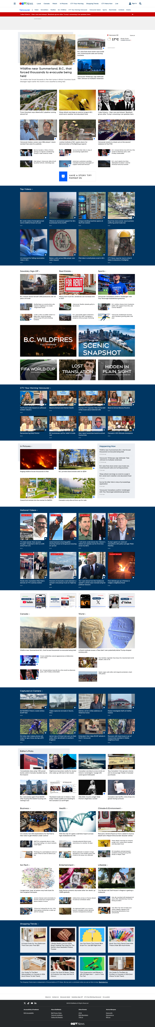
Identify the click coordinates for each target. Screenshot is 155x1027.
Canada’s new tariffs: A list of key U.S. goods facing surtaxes (121, 798)
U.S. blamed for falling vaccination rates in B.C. (32, 259)
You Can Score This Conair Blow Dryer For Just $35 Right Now (91, 944)
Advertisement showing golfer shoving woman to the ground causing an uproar (62, 544)
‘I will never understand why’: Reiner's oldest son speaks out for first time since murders (92, 544)
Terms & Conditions (56, 1015)
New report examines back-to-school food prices (92, 434)
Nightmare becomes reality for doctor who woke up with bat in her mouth (62, 772)
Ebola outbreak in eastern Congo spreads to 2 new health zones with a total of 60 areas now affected (84, 853)
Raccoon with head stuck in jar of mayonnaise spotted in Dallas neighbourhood (119, 738)
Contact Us (55, 997)
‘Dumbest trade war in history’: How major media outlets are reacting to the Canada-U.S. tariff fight (62, 799)
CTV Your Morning (76, 3)
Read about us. (103, 982)
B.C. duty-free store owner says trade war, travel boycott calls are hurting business (91, 53)
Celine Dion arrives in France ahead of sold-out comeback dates (84, 898)
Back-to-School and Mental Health (61, 408)
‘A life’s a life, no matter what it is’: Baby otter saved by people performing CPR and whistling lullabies (44, 317)
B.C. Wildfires (62, 10)
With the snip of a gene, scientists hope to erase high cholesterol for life (76, 835)
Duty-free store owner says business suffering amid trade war (121, 222)
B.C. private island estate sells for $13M (72, 471)
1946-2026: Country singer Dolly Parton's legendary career (89, 798)
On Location (106, 997)
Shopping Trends (92, 3)
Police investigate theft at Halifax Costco (120, 712)
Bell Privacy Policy (56, 1013)
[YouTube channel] (32, 1003)
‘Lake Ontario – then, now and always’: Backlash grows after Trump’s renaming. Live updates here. (116, 113)
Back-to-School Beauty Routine (119, 408)
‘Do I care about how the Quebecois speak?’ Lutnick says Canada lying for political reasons (92, 583)
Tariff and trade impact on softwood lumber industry (33, 409)
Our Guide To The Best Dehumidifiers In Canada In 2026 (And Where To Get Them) (33, 974)
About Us (48, 997)
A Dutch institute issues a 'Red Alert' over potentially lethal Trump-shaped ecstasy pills (105, 651)
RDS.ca (108, 1017)
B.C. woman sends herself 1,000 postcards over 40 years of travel (38, 297)
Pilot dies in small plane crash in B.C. (92, 258)
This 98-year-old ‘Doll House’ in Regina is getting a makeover (115, 891)
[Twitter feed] (25, 1003)
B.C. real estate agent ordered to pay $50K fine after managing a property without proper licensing (83, 316)
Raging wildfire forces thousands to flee (34, 471)
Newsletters (44, 10)
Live (116, 3)
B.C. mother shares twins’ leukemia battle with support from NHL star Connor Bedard (123, 306)
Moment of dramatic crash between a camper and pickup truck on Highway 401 (62, 583)
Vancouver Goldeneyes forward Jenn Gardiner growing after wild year (122, 316)
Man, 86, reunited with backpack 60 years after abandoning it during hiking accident (123, 899)
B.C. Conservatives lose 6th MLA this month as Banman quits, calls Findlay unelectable (123, 151)
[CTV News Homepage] (26, 4)
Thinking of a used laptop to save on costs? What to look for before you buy (45, 853)
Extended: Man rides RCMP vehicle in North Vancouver (92, 737)
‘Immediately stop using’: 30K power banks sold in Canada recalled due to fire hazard (33, 773)
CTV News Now (106, 3)
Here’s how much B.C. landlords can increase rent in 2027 (77, 297)
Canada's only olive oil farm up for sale (72, 500)
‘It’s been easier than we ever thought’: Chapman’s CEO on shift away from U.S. (32, 544)
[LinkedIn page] (35, 1003)
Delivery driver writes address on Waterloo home (90, 712)
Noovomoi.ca (110, 1015)
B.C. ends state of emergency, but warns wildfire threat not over (32, 222)
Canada (47, 3)
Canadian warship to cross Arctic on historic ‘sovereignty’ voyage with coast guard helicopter (92, 773)
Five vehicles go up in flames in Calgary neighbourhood (119, 582)
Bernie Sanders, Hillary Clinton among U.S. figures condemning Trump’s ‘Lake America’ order (44, 151)
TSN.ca (81, 1017)
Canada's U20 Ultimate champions (120, 433)
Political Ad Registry (57, 1017)
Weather (53, 10)
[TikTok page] (28, 1003)
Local (39, 3)
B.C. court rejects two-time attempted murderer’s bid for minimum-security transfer (121, 162)
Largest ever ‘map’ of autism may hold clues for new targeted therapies (37, 891)
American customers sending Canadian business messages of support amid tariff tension (83, 162)
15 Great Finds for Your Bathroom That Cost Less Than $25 (33, 944)
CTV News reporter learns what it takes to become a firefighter (120, 259)
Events (128, 10)
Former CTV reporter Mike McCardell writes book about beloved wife (92, 409)
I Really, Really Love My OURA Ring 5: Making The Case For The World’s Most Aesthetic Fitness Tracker (62, 946)
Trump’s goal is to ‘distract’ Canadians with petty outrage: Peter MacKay (121, 544)
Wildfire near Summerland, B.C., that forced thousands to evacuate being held (46, 72)
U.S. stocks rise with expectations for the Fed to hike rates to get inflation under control (37, 835)
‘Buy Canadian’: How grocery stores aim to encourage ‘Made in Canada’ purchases (120, 773)
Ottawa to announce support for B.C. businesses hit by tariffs (62, 222)
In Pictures (64, 3)
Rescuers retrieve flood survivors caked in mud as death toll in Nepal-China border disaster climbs (116, 835)
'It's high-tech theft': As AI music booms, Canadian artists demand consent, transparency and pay (83, 910)
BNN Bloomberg (83, 1015)
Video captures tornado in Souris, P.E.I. (61, 712)
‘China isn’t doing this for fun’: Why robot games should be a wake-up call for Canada (45, 910)
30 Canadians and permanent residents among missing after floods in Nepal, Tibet (121, 852)
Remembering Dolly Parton (29, 433)
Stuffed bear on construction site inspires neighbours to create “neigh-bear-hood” (44, 306)
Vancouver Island (94, 10)
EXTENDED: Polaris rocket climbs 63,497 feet (32, 712)
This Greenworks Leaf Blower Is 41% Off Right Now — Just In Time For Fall (92, 974)
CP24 (80, 1013)
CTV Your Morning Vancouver (78, 10)
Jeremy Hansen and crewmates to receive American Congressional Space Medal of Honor (45, 899)
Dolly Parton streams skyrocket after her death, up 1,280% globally (77, 891)
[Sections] (15, 3)
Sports (105, 10)
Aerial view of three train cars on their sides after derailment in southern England (62, 738)
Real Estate (112, 10)
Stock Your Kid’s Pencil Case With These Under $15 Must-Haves (121, 944)
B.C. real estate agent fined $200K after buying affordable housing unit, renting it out (33, 799)
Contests (121, 10)
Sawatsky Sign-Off (77, 997)
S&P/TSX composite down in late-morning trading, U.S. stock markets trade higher (45, 843)
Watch (54, 3)
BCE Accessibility (29, 1013)
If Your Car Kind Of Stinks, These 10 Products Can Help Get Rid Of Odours (62, 974)
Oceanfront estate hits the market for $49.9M (36, 500)
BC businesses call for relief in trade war (62, 434)
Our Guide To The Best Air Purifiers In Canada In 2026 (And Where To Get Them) (120, 974)
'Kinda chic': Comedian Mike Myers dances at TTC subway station (32, 582)
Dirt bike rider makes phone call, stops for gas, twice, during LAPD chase (32, 738)
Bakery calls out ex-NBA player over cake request (62, 259)
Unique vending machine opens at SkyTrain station (91, 222)
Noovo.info (109, 1013)
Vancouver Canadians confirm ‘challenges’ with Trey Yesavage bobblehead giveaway (115, 297)
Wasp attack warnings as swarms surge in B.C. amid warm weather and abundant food (76, 113)
